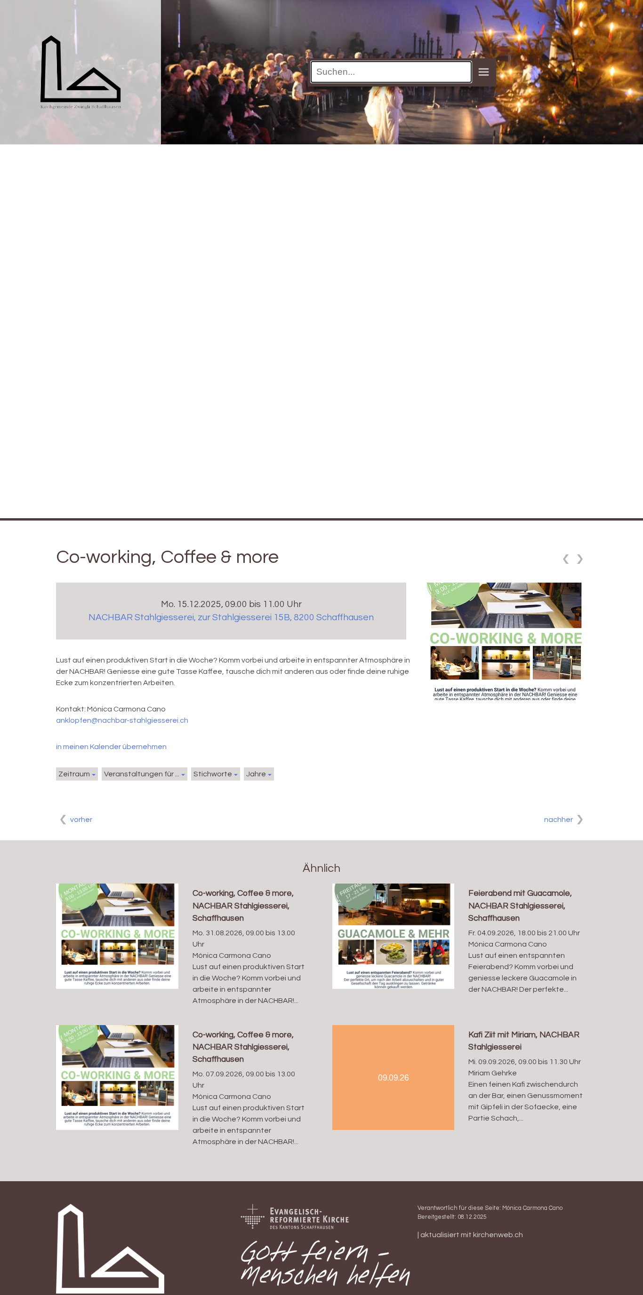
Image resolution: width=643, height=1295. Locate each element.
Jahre (256, 774)
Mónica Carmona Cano (532, 1208)
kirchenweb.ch (498, 1235)
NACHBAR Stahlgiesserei (231, 617)
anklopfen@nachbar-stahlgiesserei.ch (122, 720)
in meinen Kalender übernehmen (111, 746)
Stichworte (212, 774)
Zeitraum (74, 774)
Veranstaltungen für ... (141, 774)
